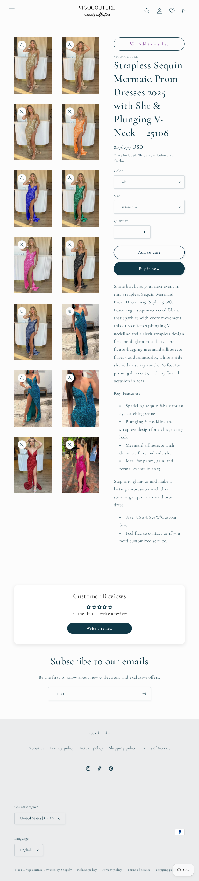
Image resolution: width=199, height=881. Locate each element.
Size (117, 195)
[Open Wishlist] (172, 11)
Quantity (121, 221)
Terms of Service (155, 748)
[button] (12, 11)
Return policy (91, 748)
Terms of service (138, 869)
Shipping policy (122, 748)
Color (118, 171)
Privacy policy (62, 748)
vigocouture (34, 869)
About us (36, 748)
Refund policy (87, 869)
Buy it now (149, 268)
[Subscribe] (144, 693)
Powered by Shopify (58, 869)
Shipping (145, 155)
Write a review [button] (99, 628)
